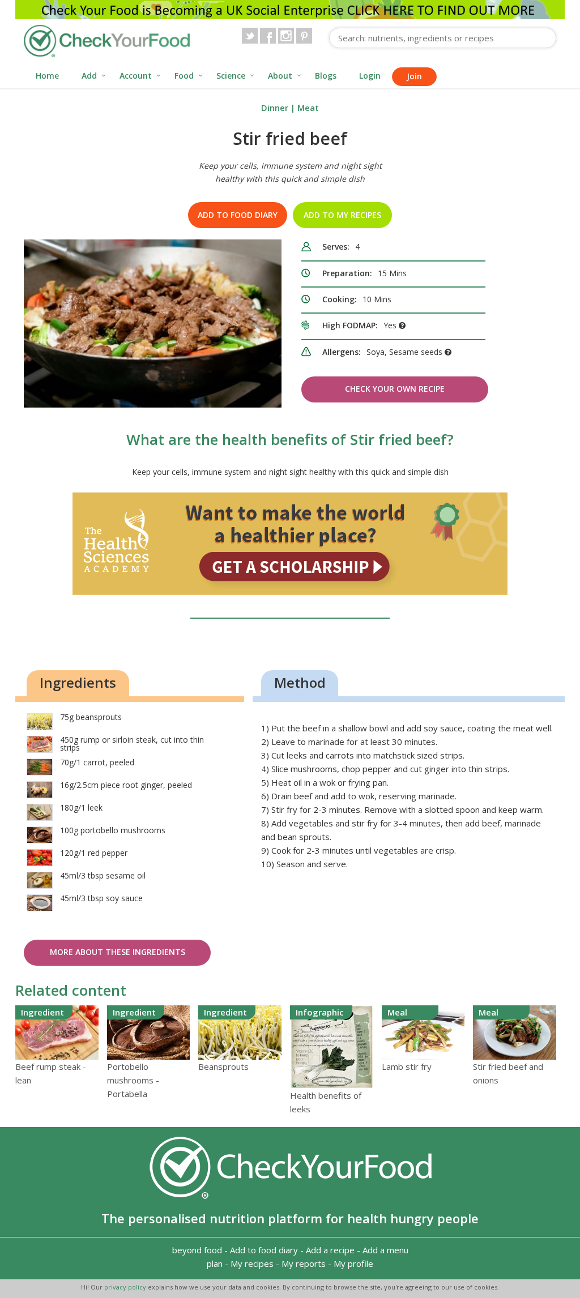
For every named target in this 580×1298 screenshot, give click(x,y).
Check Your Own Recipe (395, 388)
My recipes (252, 1263)
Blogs (325, 75)
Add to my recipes (342, 214)
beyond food (197, 1250)
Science (230, 75)
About (280, 75)
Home (47, 75)
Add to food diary (238, 214)
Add (89, 75)
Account (136, 75)
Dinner (274, 107)
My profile (353, 1263)
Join (414, 76)
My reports (304, 1263)
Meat (308, 107)
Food (184, 75)
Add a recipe (330, 1250)
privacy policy (126, 1287)
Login (370, 75)
